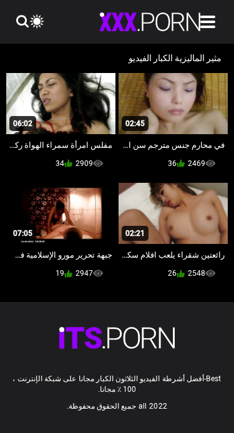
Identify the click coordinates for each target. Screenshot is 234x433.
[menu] (207, 21)
